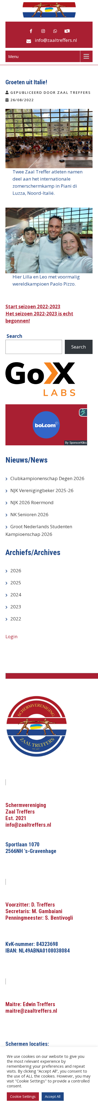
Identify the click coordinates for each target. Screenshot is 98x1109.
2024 (15, 594)
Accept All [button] (52, 1096)
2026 (15, 570)
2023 (15, 606)
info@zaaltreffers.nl (56, 40)
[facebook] (31, 31)
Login (11, 636)
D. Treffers (43, 904)
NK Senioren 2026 (29, 514)
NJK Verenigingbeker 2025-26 (42, 490)
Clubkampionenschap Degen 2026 (47, 478)
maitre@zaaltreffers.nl (31, 1011)
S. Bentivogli (59, 918)
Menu (13, 56)
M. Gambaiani (47, 911)
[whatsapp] (55, 31)
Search (78, 347)
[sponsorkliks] (67, 31)
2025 (15, 582)
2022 (15, 619)
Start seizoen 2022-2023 (32, 306)
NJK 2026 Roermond (32, 502)
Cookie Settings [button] (23, 1096)
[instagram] (43, 31)
